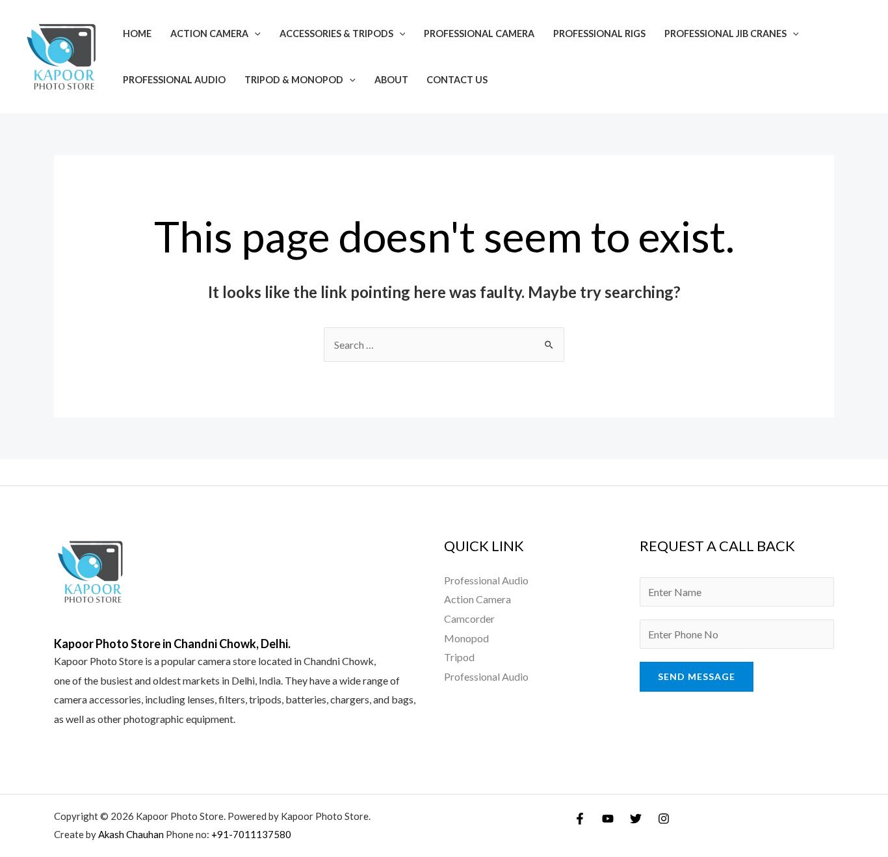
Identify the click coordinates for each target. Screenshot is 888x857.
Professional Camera (479, 33)
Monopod (466, 638)
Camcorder (469, 618)
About (391, 79)
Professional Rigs (599, 33)
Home (137, 33)
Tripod (459, 657)
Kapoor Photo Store (98, 661)
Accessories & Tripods (336, 33)
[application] (254, 33)
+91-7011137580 (251, 834)
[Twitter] (636, 818)
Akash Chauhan (132, 834)
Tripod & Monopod (293, 79)
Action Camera (209, 33)
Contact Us (457, 79)
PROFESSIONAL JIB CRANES (725, 33)
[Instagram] (664, 818)
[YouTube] (608, 818)
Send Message (696, 676)
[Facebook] (580, 818)
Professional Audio (174, 79)
